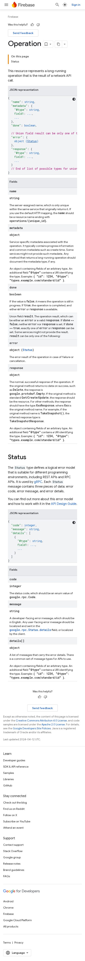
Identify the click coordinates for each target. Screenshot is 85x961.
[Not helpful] (38, 25)
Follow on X (10, 815)
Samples (8, 773)
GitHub (7, 785)
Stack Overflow (13, 851)
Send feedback (23, 33)
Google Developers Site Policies (32, 728)
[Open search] (57, 4)
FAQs (6, 876)
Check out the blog (15, 802)
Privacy (18, 942)
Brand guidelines (13, 870)
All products (10, 926)
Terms (7, 942)
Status (32, 141)
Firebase (13, 16)
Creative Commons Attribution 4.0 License (41, 720)
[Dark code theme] (74, 99)
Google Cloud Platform (17, 920)
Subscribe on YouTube (16, 821)
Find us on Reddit (14, 809)
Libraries (8, 779)
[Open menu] (6, 4)
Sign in (76, 4)
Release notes (11, 863)
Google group (12, 857)
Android (8, 901)
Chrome (8, 907)
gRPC (38, 482)
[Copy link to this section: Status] (30, 457)
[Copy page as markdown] (58, 44)
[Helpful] (32, 25)
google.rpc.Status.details (30, 630)
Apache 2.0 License (53, 724)
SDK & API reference (15, 766)
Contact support (13, 845)
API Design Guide (63, 504)
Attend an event (13, 827)
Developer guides (14, 760)
